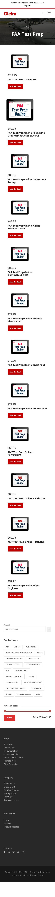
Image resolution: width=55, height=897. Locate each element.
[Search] (48, 629)
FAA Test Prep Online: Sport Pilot (26, 365)
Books (39, 653)
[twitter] (13, 852)
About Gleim (9, 783)
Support (7, 823)
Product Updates (11, 826)
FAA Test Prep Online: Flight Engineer (24, 587)
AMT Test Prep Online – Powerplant (21, 454)
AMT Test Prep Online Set (22, 79)
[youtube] (18, 852)
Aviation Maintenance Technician (19, 653)
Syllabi (9, 694)
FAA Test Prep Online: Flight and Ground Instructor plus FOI (26, 134)
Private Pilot (9, 747)
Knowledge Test (21, 670)
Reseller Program (11, 790)
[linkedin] (9, 852)
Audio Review (31, 647)
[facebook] (4, 852)
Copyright (8, 796)
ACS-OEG (17, 647)
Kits (7, 670)
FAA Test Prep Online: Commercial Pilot (20, 273)
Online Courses (12, 682)
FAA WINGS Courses (13, 665)
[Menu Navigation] (49, 13)
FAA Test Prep (33, 659)
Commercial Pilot (11, 754)
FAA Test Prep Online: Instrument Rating (27, 181)
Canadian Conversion (14, 659)
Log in (26, 5)
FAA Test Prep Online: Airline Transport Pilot (24, 227)
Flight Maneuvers (33, 665)
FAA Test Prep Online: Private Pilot (27, 408)
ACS (7, 647)
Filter (9, 717)
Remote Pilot (9, 760)
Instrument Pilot (11, 751)
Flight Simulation (11, 764)
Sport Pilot (8, 744)
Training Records (24, 694)
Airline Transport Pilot (13, 757)
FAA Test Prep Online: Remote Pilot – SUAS (25, 320)
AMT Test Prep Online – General (26, 541)
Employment (9, 787)
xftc (38, 694)
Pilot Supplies (36, 688)
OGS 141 (31, 676)
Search (7, 625)
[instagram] (23, 852)
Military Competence (14, 676)
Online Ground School (33, 682)
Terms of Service (11, 800)
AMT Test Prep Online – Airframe (26, 498)
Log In (6, 820)
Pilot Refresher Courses (15, 688)
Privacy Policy (10, 793)
